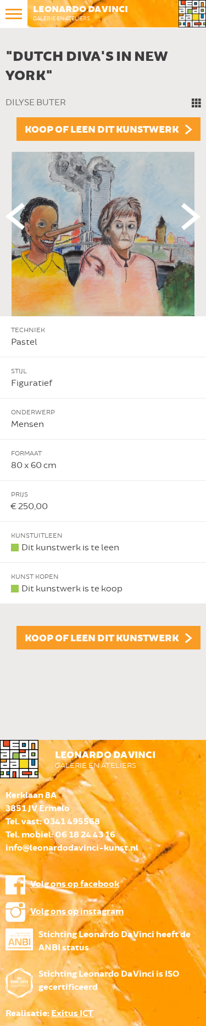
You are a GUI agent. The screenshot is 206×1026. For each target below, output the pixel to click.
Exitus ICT (72, 1013)
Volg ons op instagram (77, 911)
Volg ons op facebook (74, 884)
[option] (103, 346)
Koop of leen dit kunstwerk (102, 129)
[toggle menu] (13, 13)
